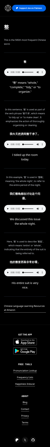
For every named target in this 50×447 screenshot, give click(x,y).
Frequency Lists (25, 377)
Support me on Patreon (30, 8)
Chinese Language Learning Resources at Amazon (24, 307)
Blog (25, 402)
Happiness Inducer (25, 383)
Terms (25, 422)
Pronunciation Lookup (25, 370)
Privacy (25, 415)
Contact (25, 409)
